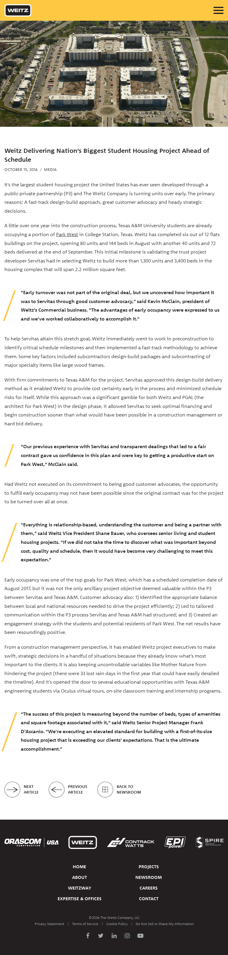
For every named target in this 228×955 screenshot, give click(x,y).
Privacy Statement (49, 924)
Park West (67, 234)
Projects (149, 866)
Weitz (17, 10)
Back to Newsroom (129, 789)
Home (79, 866)
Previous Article (77, 789)
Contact (149, 898)
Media (50, 169)
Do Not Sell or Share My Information (165, 924)
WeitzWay (79, 888)
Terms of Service (85, 924)
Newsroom (148, 877)
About (79, 877)
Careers (149, 888)
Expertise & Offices (80, 898)
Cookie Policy (117, 924)
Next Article (31, 789)
